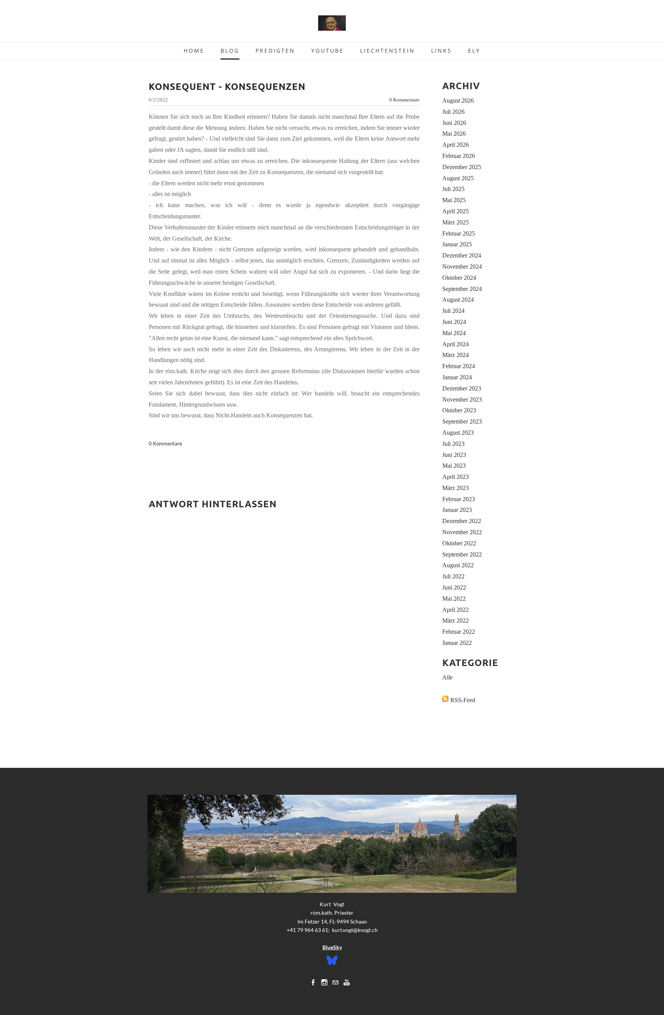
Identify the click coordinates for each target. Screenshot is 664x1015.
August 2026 (458, 100)
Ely (474, 50)
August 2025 (458, 178)
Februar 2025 (458, 233)
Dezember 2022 (461, 521)
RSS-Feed (462, 700)
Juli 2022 (453, 576)
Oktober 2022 (459, 543)
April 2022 (455, 609)
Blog (230, 50)
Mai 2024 (454, 333)
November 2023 (462, 399)
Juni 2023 (454, 455)
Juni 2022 (454, 587)
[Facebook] (313, 982)
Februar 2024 (458, 366)
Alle (447, 677)
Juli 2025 (453, 189)
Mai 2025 (454, 200)
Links (441, 50)
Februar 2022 (458, 631)
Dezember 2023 (461, 388)
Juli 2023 (453, 443)
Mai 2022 (454, 598)
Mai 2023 (454, 465)
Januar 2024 (457, 377)
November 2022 (462, 532)
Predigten (275, 50)
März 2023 (455, 488)
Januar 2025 (457, 244)
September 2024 (462, 289)
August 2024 (458, 299)
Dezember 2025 (461, 167)
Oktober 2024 (459, 277)
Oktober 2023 (459, 410)
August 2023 (458, 432)
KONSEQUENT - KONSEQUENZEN (227, 86)
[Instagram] (324, 982)
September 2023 (462, 421)
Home (194, 50)
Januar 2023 (457, 510)
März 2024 (455, 355)
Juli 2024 (453, 310)
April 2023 (455, 476)
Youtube (327, 50)
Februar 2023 (458, 499)
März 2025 (455, 222)
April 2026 (455, 144)
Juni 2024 (454, 322)
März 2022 (455, 620)
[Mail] (335, 982)
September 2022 (462, 554)
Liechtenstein (387, 50)
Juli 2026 (453, 111)
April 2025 (455, 211)
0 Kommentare (404, 100)
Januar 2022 (457, 643)
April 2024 (455, 344)
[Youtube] (347, 982)
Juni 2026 (454, 123)
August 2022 (458, 565)
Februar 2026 (458, 156)
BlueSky (332, 947)
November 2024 (462, 266)
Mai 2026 (454, 133)
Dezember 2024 (461, 255)
